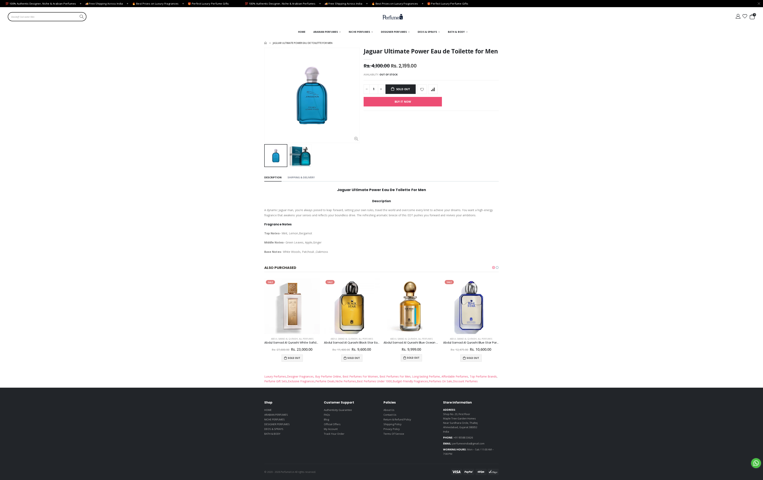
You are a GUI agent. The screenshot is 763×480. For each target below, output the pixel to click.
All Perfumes (306, 338)
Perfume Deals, (325, 381)
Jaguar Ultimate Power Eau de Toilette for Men (431, 51)
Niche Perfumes (345, 381)
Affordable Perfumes (454, 376)
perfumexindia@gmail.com (468, 443)
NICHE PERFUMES (274, 419)
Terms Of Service (393, 434)
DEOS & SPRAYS (273, 429)
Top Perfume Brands (483, 376)
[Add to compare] (433, 89)
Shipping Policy (392, 424)
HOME (268, 410)
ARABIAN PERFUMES (276, 414)
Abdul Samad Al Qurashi (284, 338)
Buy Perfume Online (327, 376)
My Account (331, 429)
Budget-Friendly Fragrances (410, 381)
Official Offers (332, 424)
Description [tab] (273, 177)
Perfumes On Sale (440, 381)
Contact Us (389, 414)
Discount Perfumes (465, 381)
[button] (493, 267)
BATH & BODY (272, 434)
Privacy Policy (391, 429)
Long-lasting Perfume (425, 376)
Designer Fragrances (300, 376)
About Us (388, 410)
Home (265, 43)
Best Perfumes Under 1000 (374, 381)
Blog (326, 419)
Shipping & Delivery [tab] (301, 177)
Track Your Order (334, 434)
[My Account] (738, 16)
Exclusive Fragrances (301, 381)
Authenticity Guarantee (338, 410)
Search (81, 17)
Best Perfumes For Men (395, 376)
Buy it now (403, 101)
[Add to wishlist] (422, 89)
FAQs (327, 414)
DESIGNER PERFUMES (277, 424)
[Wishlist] (745, 16)
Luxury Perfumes (275, 376)
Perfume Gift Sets (275, 381)
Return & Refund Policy (397, 419)
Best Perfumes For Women (360, 376)
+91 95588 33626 (463, 437)
